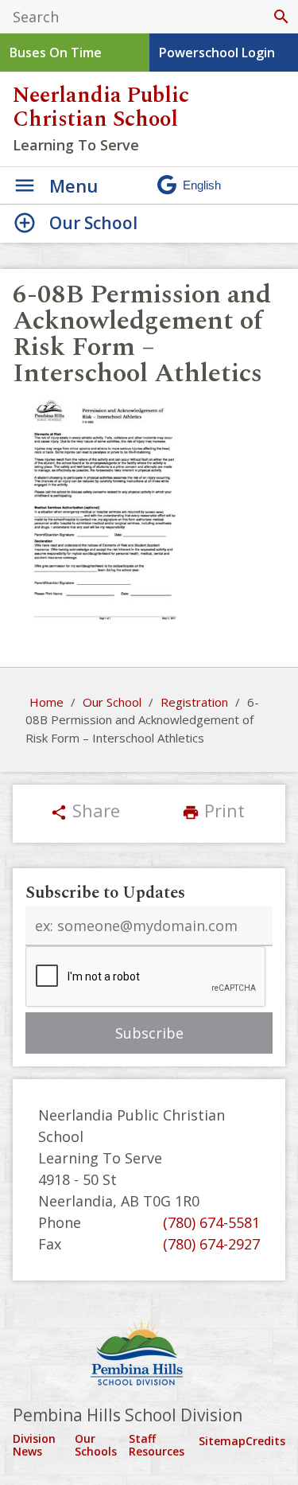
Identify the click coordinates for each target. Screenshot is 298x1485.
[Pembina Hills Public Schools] (149, 1354)
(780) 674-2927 (211, 1243)
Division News (34, 1444)
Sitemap (222, 1441)
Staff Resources (156, 1444)
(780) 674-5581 (211, 1222)
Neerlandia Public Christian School (101, 107)
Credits (265, 1441)
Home (46, 702)
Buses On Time (56, 52)
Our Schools (96, 1444)
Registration (194, 702)
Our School (112, 702)
